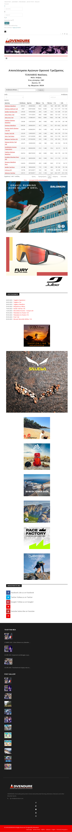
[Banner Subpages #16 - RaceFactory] (37, 538)
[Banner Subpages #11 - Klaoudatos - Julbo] (37, 262)
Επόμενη (55, 176)
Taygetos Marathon (19, 304)
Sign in (7, 23)
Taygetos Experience (19, 300)
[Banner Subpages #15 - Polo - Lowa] (37, 566)
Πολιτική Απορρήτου (62, 829)
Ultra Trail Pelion (9, 136)
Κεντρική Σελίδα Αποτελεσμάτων (38, 180)
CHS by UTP (8, 170)
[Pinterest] (8, 606)
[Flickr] (35, 809)
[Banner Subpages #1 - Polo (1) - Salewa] (36, 50)
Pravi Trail (16, 317)
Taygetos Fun (17, 302)
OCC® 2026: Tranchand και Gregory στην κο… (17, 667)
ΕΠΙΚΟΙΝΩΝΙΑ (22, 1)
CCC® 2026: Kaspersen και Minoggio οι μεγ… (17, 655)
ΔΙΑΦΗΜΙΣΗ (15, 1)
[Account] (5, 31)
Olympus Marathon (10, 106)
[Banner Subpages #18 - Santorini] (37, 485)
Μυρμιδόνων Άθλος (19, 306)
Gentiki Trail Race (10, 167)
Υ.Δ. (43, 103)
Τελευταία (63, 176)
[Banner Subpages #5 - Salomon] (37, 207)
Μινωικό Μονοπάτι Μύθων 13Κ (22, 319)
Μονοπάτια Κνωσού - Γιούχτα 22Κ (23, 311)
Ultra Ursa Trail (9, 117)
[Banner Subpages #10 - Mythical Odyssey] (37, 511)
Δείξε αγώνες (6, 97)
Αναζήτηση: (64, 94)
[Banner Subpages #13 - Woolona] (37, 428)
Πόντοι (49, 103)
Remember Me (8, 20)
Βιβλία (43, 829)
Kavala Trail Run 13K (19, 308)
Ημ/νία (29, 103)
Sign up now (16, 27)
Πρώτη (33, 176)
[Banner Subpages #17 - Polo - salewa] (37, 382)
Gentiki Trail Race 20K (11, 112)
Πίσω (25, 180)
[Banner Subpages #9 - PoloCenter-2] (37, 335)
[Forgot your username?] (4, 6)
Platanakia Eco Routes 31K (21, 315)
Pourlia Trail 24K (9, 133)
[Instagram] (8, 616)
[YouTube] (35, 813)
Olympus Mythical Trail (11, 109)
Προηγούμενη (42, 176)
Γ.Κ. (55, 103)
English (53, 829)
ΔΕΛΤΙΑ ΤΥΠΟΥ (30, 1)
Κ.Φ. (62, 103)
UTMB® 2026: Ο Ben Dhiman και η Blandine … (17, 642)
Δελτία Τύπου (36, 829)
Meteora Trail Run (10, 173)
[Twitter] (35, 806)
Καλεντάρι (29, 829)
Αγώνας (7, 103)
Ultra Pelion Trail (9, 114)
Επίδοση (22, 103)
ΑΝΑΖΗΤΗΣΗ (7, 1)
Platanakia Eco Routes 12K (21, 313)
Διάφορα (48, 829)
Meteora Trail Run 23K (11, 139)
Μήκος (38, 103)
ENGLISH (37, 1)
